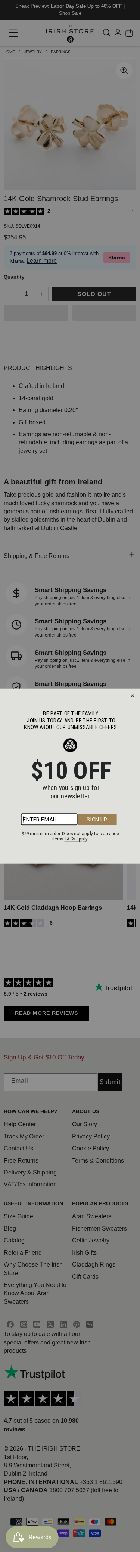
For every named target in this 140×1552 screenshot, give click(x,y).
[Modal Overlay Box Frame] (70, 776)
